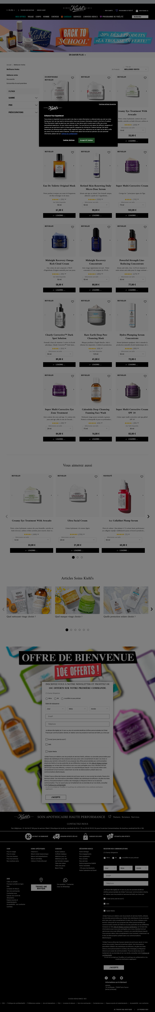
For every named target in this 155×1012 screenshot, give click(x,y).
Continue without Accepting (107, 104)
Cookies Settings (68, 140)
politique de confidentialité (69, 134)
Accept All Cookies (86, 140)
